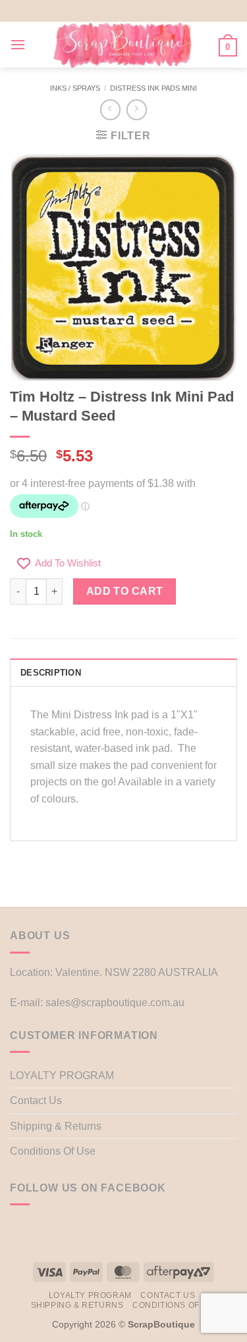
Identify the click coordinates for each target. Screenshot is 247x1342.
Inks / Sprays (75, 88)
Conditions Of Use (53, 1151)
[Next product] (110, 109)
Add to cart (124, 591)
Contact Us (36, 1100)
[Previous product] (136, 109)
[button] (18, 44)
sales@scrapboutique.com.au (114, 1002)
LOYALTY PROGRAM (62, 1075)
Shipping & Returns (55, 1126)
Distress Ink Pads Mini (153, 88)
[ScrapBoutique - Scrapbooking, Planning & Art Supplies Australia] (122, 45)
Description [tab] (50, 673)
